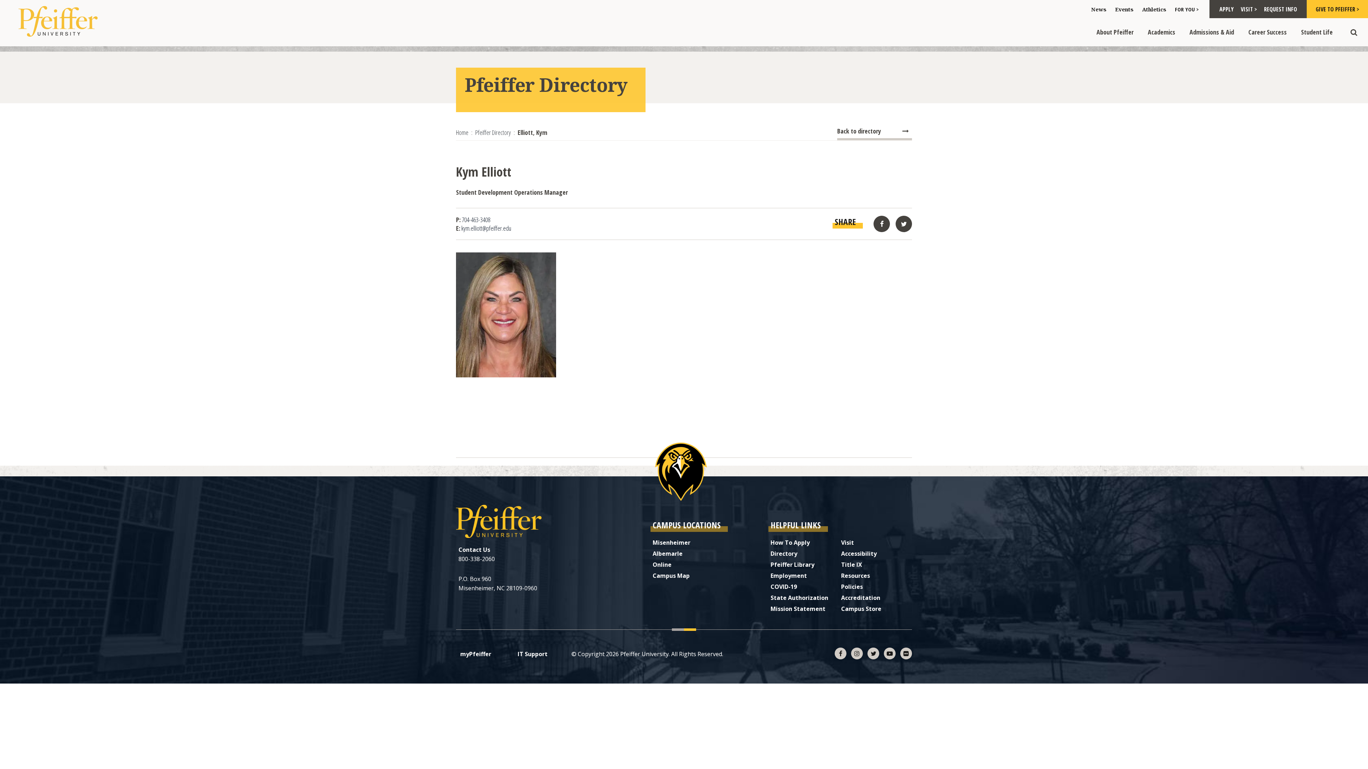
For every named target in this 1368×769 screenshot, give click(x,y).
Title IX (851, 565)
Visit (847, 542)
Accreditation (860, 598)
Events (1124, 9)
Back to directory (859, 131)
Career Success (1267, 32)
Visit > (1249, 9)
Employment (789, 576)
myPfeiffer (475, 654)
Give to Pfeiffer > (1337, 9)
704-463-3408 (476, 219)
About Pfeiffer (1115, 32)
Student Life (1317, 32)
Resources (855, 576)
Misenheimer (671, 542)
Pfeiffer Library (792, 565)
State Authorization (799, 598)
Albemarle (668, 554)
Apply (1226, 9)
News (1099, 9)
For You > (1187, 9)
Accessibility (859, 554)
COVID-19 (784, 587)
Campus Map (671, 576)
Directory (784, 554)
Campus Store (861, 609)
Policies (852, 587)
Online (662, 565)
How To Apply (790, 542)
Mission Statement (798, 609)
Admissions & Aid (1212, 32)
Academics (1161, 32)
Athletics (1154, 9)
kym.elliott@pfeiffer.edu (486, 228)
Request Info (1280, 9)
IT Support (533, 654)
